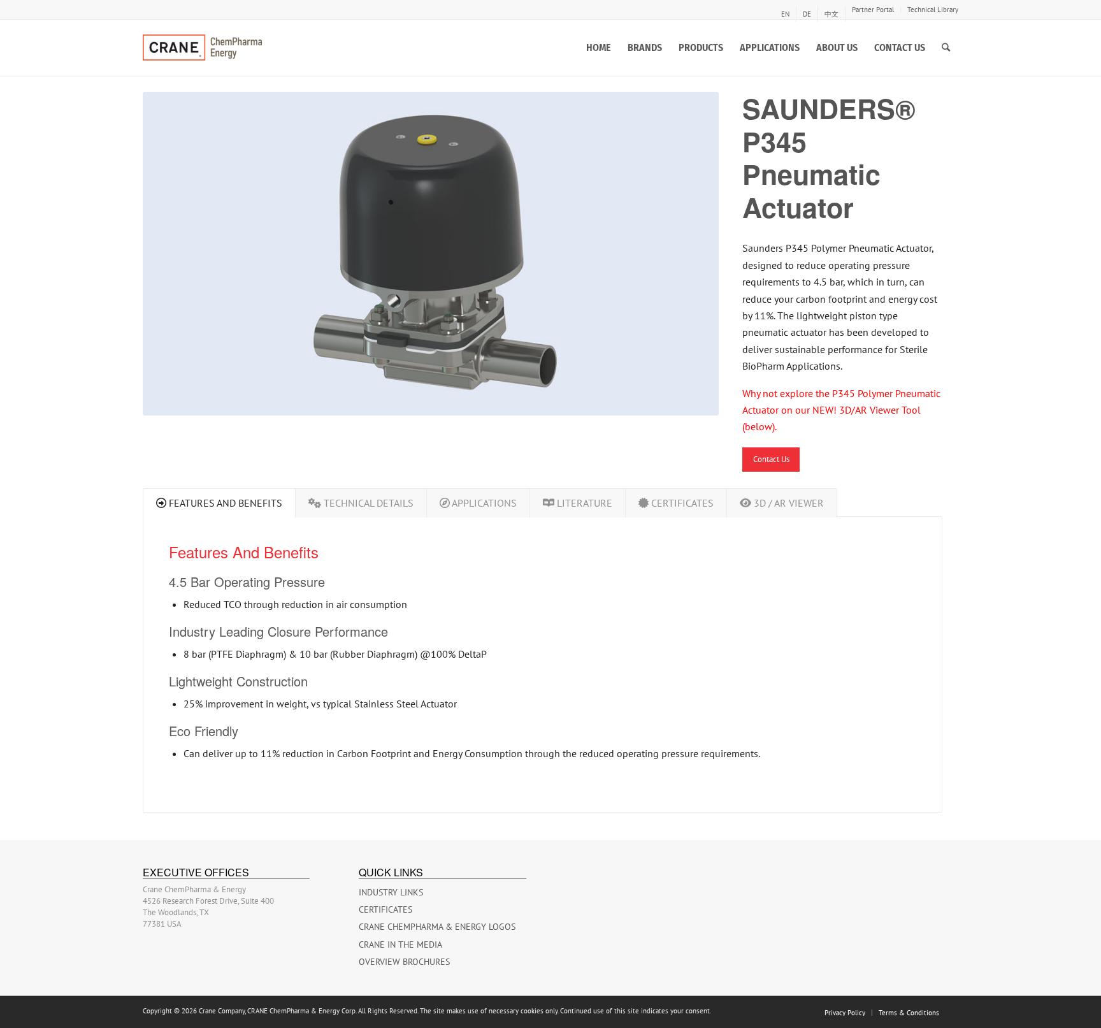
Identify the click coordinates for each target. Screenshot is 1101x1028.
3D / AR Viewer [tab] (787, 502)
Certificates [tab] (681, 502)
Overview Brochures (404, 961)
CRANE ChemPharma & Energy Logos (437, 926)
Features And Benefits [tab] (224, 502)
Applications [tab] (483, 502)
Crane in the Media (400, 944)
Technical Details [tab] (367, 502)
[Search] (945, 48)
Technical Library (932, 9)
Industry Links (391, 892)
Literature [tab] (583, 502)
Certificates (385, 909)
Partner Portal (873, 9)
